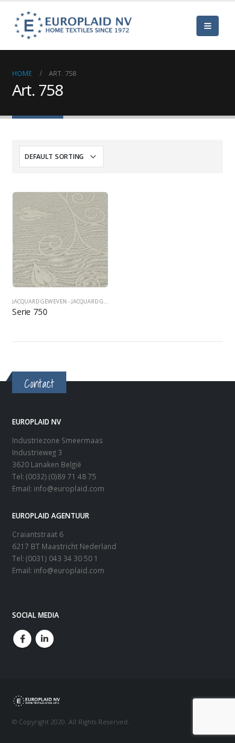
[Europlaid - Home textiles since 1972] (72, 25)
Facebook (22, 639)
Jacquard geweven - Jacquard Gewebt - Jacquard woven (93, 301)
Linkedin (45, 639)
